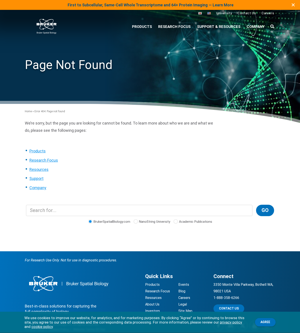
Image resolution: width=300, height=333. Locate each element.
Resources (39, 169)
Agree (265, 322)
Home (28, 111)
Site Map (185, 311)
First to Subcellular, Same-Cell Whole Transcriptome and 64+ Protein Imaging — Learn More (150, 5)
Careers (268, 13)
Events (183, 284)
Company (256, 26)
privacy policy (231, 322)
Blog (181, 291)
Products (37, 151)
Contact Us (247, 13)
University (224, 13)
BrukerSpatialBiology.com (112, 222)
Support (36, 178)
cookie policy (42, 326)
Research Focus (174, 26)
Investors (152, 311)
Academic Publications (195, 222)
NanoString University (154, 222)
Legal (182, 304)
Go (265, 210)
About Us (152, 304)
